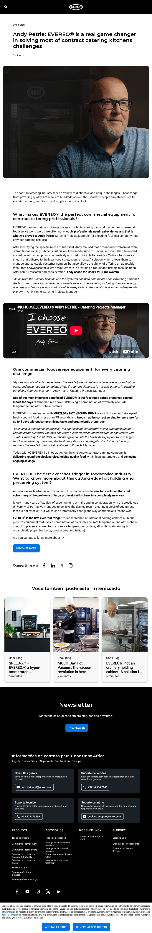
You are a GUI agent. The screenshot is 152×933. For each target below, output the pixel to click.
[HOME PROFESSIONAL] (76, 7)
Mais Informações (10, 914)
